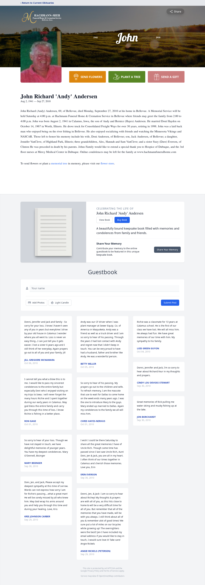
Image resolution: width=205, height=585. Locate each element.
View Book (104, 219)
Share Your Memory (167, 249)
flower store (107, 163)
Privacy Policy (93, 570)
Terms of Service (111, 570)
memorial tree (59, 163)
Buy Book (122, 219)
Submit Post (170, 302)
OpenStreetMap (106, 576)
